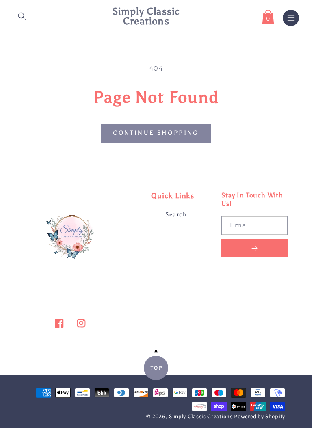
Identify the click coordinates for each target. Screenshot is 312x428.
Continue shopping (156, 132)
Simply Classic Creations (201, 416)
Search (176, 214)
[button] (22, 16)
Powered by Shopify (259, 416)
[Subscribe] (254, 248)
